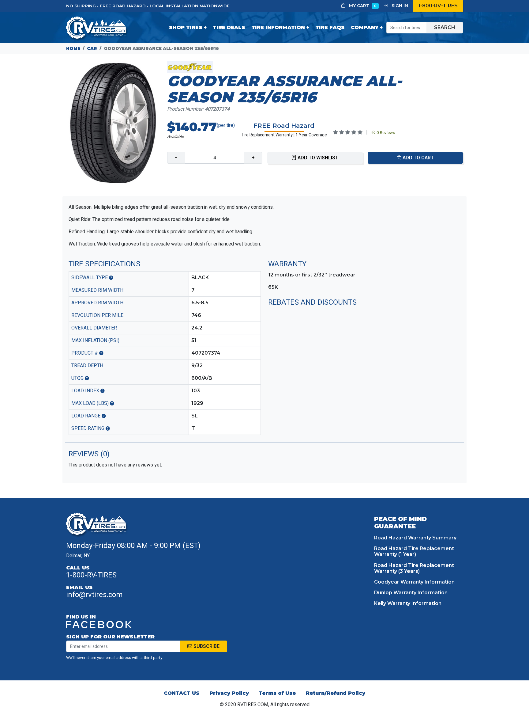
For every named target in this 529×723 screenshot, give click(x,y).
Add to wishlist (317, 158)
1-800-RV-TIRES (438, 6)
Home (73, 48)
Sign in (399, 5)
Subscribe (205, 646)
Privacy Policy (229, 693)
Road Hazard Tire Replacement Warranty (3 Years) (414, 568)
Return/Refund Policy (335, 693)
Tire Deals (229, 27)
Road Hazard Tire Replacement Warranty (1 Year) (414, 551)
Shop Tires (185, 27)
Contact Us (182, 693)
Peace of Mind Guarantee (400, 522)
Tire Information (278, 27)
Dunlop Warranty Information (411, 593)
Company (364, 27)
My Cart (362, 5)
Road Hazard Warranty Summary (415, 538)
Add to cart (417, 158)
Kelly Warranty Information (407, 603)
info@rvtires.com (94, 594)
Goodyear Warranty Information (414, 582)
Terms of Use (277, 693)
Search (444, 27)
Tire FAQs (330, 27)
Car (92, 48)
